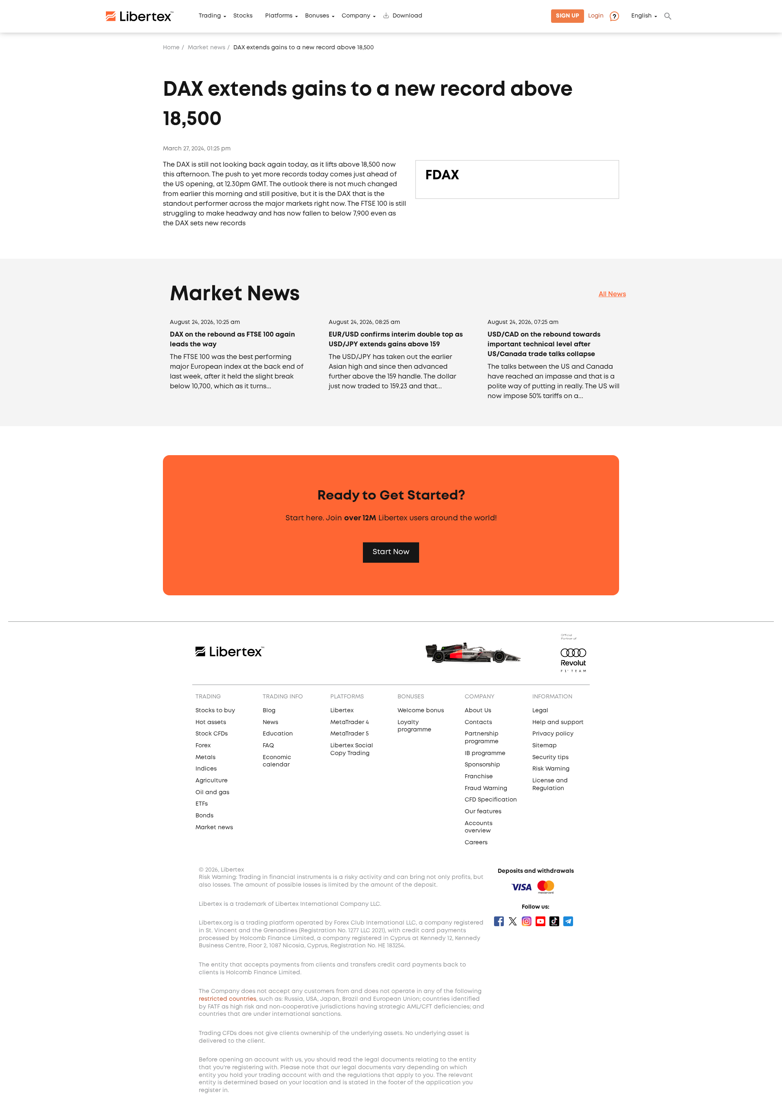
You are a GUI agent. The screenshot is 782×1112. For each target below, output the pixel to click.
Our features (483, 811)
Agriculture (212, 780)
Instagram (527, 921)
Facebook (499, 921)
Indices (206, 768)
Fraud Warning (486, 788)
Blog (269, 710)
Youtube (540, 921)
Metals (205, 757)
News (270, 722)
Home (171, 47)
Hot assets (211, 722)
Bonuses (317, 16)
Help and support (558, 722)
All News (612, 294)
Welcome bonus (421, 710)
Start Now (391, 552)
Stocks (243, 16)
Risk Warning (550, 768)
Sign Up (567, 16)
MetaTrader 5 (349, 733)
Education (278, 733)
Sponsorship (482, 764)
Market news (206, 47)
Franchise (479, 776)
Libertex (342, 710)
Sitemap (544, 745)
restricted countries (227, 999)
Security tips (550, 757)
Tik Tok (554, 921)
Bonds (204, 815)
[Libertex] (140, 16)
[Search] (668, 16)
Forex (203, 745)
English (641, 16)
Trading (210, 16)
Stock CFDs (212, 733)
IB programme (485, 753)
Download (407, 16)
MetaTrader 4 (349, 722)
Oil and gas (212, 792)
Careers (476, 842)
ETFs (202, 804)
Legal (540, 710)
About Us (478, 710)
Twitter (513, 921)
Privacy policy (552, 733)
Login (596, 16)
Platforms (278, 16)
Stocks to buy (215, 710)
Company (356, 16)
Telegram (568, 921)
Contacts (478, 722)
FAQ (268, 745)
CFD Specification (491, 799)
